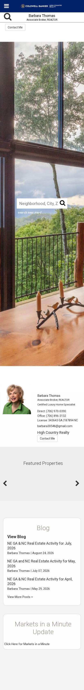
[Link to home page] (42, 6)
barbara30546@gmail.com (54, 426)
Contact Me (15, 27)
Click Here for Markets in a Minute (27, 644)
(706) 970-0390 (56, 411)
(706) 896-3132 (56, 415)
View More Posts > (20, 597)
